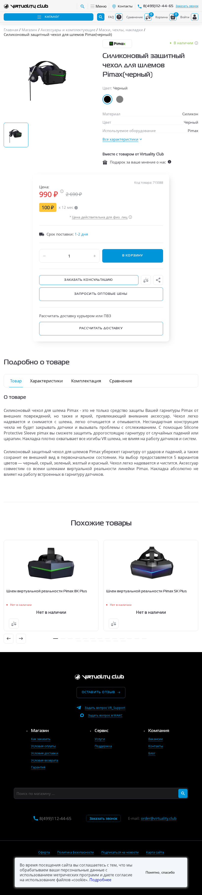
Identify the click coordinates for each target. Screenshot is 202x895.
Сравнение (120, 381)
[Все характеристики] (122, 139)
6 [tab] (92, 638)
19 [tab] (115, 641)
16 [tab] (93, 641)
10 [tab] (121, 638)
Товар (16, 381)
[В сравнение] (146, 280)
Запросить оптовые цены (100, 294)
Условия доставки (44, 753)
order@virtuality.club (158, 818)
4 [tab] (77, 638)
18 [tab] (108, 641)
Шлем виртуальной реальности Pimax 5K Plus (146, 591)
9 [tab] (114, 638)
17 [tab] (101, 641)
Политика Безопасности (75, 852)
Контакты (155, 746)
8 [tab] (107, 638)
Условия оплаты (43, 746)
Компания (158, 731)
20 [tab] (123, 641)
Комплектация (86, 381)
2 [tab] (62, 638)
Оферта (44, 852)
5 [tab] (85, 638)
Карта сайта (155, 852)
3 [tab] (70, 638)
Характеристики (46, 381)
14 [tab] (78, 641)
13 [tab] (144, 638)
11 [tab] (129, 638)
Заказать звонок (187, 6)
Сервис (102, 731)
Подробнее (100, 879)
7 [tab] (99, 638)
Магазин (40, 731)
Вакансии (155, 739)
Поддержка (103, 746)
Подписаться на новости (120, 852)
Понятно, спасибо (160, 872)
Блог (151, 753)
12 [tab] (136, 638)
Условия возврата (44, 760)
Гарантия (38, 767)
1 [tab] (55, 638)
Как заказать (40, 739)
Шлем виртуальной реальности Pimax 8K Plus (46, 591)
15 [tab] (86, 641)
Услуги (100, 739)
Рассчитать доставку (101, 328)
